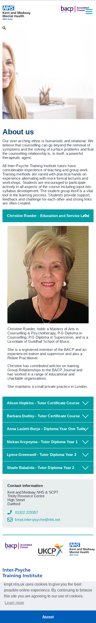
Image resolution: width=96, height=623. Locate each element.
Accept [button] (48, 617)
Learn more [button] (14, 603)
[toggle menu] (89, 12)
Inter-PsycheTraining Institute (22, 572)
